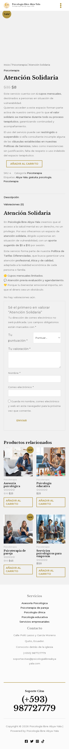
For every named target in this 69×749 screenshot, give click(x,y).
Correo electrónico (21, 387)
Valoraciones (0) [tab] (14, 204)
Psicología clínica (34, 612)
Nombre (14, 372)
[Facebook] (26, 741)
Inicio (7, 64)
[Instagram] (37, 741)
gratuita (33, 177)
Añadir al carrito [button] (13, 502)
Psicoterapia (19, 64)
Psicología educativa (35, 617)
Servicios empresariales (34, 621)
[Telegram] (43, 741)
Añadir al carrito (24, 163)
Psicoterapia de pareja (34, 607)
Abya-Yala (22, 177)
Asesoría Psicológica (35, 603)
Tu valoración (19, 349)
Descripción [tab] (11, 197)
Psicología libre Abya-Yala (26, 4)
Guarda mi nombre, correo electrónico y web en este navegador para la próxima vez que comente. (34, 406)
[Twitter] (31, 741)
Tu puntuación (18, 337)
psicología (45, 177)
